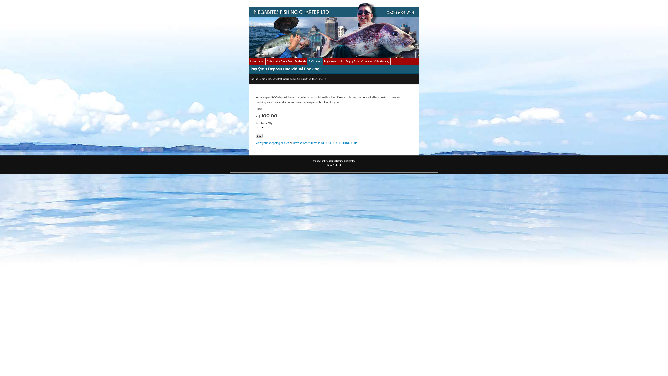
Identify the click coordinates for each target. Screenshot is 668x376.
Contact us (366, 61)
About (261, 61)
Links (341, 61)
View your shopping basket (272, 143)
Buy (259, 136)
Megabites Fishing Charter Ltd (340, 161)
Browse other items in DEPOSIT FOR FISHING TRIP (325, 143)
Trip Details (300, 61)
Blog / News (330, 61)
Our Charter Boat (284, 61)
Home (253, 61)
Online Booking (381, 61)
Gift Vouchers (315, 61)
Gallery (270, 61)
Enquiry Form (352, 61)
